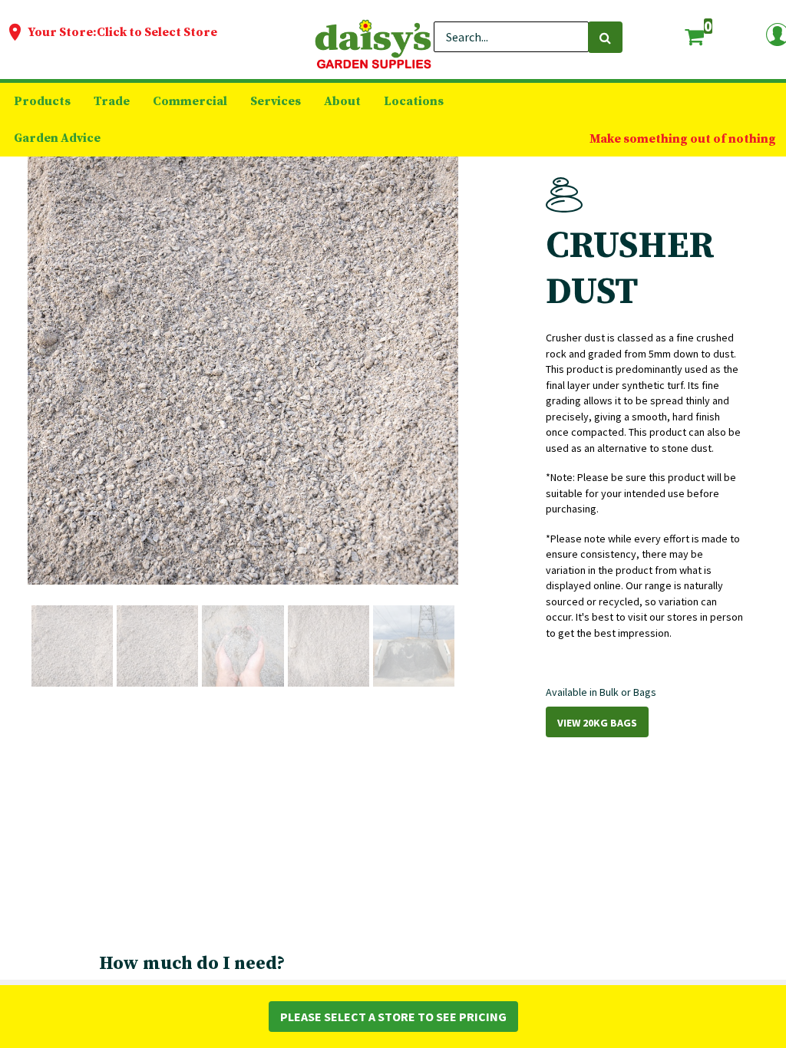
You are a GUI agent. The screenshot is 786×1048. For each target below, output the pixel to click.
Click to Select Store (157, 32)
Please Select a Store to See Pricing (393, 1016)
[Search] (605, 37)
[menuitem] (42, 101)
